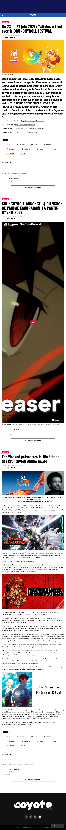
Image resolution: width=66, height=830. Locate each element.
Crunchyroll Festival (39, 172)
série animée (16, 173)
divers (49, 172)
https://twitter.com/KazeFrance (29, 132)
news (9, 173)
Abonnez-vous (57, 826)
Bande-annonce (28, 424)
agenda (15, 172)
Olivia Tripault (9, 37)
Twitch (24, 173)
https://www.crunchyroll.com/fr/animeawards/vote (18, 561)
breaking (37, 424)
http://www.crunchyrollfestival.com (32, 121)
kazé (60, 172)
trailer (58, 424)
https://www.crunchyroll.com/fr (25, 125)
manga (4, 173)
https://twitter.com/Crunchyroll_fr (35, 128)
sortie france (50, 424)
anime (20, 172)
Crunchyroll (27, 172)
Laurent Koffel (9, 218)
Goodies (55, 172)
